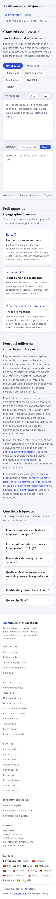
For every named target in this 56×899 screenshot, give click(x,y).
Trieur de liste (10, 692)
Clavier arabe (10, 749)
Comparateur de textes (15, 708)
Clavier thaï (9, 785)
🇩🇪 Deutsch (45, 870)
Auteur (43, 20)
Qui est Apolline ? (17, 600)
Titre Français (13, 79)
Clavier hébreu (11, 790)
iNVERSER (32, 79)
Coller (33, 96)
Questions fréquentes (14, 667)
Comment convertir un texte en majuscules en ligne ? (25, 532)
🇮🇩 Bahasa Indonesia (14, 875)
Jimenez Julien (28, 459)
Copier (45, 147)
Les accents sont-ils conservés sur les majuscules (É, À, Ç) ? (27, 546)
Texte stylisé (9, 723)
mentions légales (13, 467)
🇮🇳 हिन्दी (17, 865)
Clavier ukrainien (12, 780)
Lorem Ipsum (10, 728)
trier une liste (11, 482)
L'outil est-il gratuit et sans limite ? (27, 590)
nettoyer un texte (30, 482)
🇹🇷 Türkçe (33, 875)
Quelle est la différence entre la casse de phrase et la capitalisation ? (27, 576)
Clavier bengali (11, 764)
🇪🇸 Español (38, 860)
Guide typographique (16, 20)
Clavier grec (9, 774)
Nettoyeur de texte (13, 698)
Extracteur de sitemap (14, 713)
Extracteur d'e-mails (13, 734)
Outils (27, 14)
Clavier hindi (9, 759)
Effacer (45, 96)
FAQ (33, 20)
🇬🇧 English (23, 860)
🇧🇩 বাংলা (6, 870)
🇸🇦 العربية (28, 865)
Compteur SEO (11, 718)
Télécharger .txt (29, 147)
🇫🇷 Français (9, 860)
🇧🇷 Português (42, 865)
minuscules (33, 65)
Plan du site (9, 672)
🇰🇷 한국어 (46, 875)
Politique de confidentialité (17, 810)
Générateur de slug (13, 703)
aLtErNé (10, 87)
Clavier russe (10, 754)
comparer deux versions (34, 485)
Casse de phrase (33, 72)
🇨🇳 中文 (7, 865)
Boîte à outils (10, 657)
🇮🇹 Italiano (9, 880)
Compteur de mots (13, 687)
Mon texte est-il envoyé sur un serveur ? (25, 560)
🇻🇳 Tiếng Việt (24, 880)
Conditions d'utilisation (15, 815)
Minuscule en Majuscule (23, 6)
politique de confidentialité (19, 452)
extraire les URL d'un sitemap (20, 489)
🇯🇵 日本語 (32, 870)
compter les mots (39, 478)
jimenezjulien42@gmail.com (18, 841)
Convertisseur (13, 14)
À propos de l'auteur (14, 845)
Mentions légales (12, 805)
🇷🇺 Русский (19, 870)
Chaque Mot (12, 72)
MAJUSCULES (13, 65)
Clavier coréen (10, 769)
